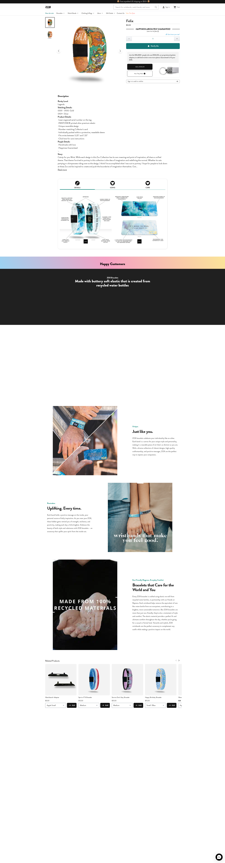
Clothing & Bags (86, 13)
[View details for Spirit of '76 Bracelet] (94, 679)
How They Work (138, 74)
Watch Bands (72, 13)
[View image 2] (50, 34)
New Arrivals (49, 13)
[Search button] (155, 7)
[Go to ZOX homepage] (48, 7)
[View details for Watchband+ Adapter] (61, 679)
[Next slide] (120, 51)
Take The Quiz (130, 13)
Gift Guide (109, 13)
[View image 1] (50, 22)
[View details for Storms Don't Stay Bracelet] (127, 679)
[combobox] (136, 7)
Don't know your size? (174, 34)
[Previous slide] (59, 51)
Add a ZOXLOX (139, 67)
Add (73, 705)
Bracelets (59, 13)
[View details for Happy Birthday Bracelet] (160, 679)
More (99, 13)
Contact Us (120, 13)
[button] (219, 857)
